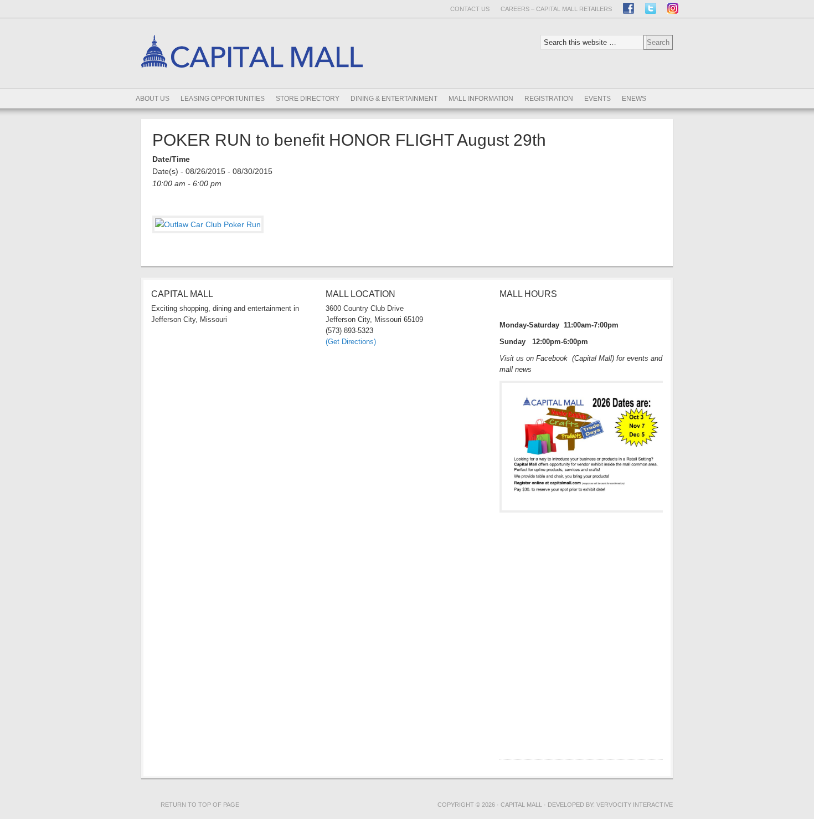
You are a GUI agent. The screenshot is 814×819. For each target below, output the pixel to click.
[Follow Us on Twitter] (651, 8)
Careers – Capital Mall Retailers (556, 9)
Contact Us (470, 9)
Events (597, 99)
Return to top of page (200, 804)
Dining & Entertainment (394, 99)
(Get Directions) (351, 341)
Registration (548, 99)
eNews (634, 99)
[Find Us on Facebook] (628, 8)
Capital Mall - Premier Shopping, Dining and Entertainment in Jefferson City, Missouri (252, 87)
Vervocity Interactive (634, 804)
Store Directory (307, 99)
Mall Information (481, 99)
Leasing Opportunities (223, 99)
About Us (152, 99)
